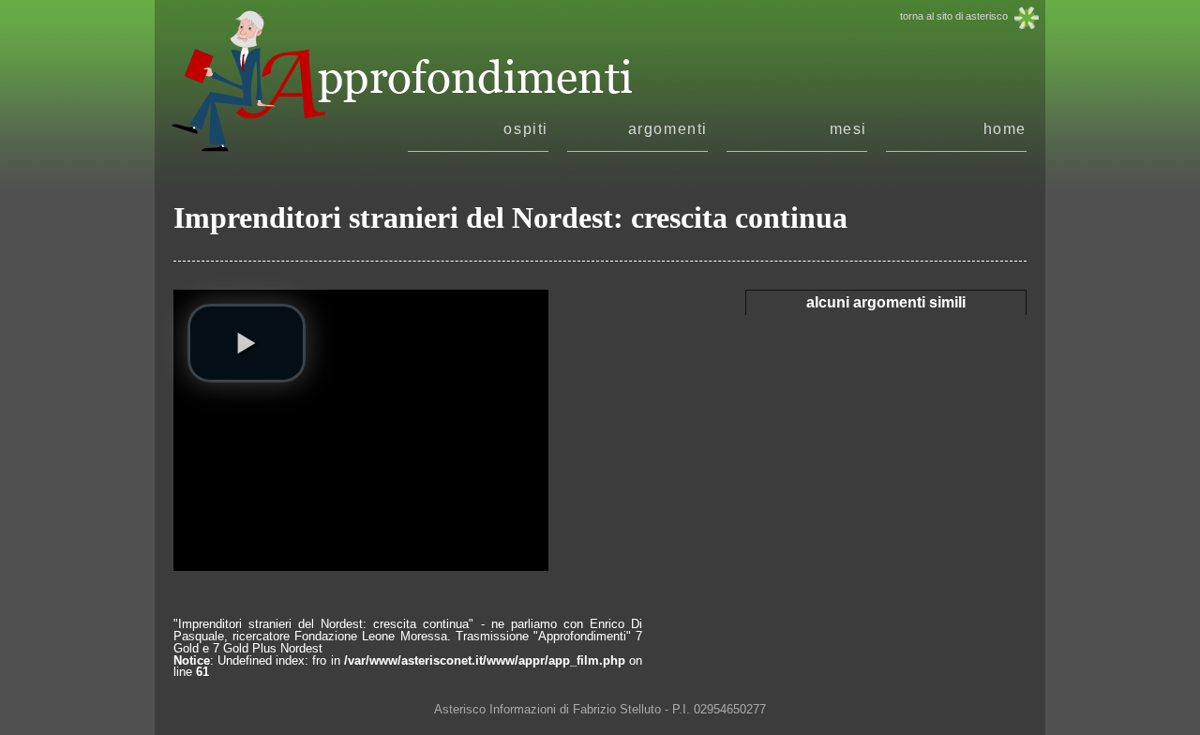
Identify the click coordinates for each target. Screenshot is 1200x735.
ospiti (525, 129)
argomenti (668, 129)
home (1005, 129)
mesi (848, 129)
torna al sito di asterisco (954, 16)
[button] (247, 343)
